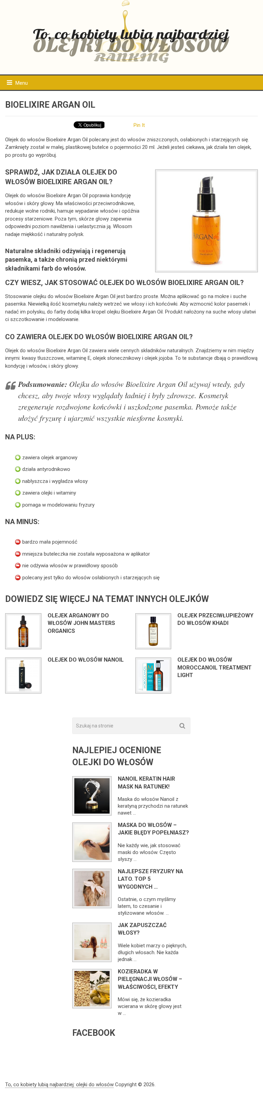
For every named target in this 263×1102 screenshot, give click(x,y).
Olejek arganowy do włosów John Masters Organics (81, 623)
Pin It (139, 125)
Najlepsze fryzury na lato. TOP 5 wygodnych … (150, 879)
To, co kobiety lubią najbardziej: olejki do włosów (59, 1084)
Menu (21, 83)
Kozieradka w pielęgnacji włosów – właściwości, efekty (150, 979)
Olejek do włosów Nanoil (86, 659)
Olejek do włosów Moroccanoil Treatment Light (214, 667)
